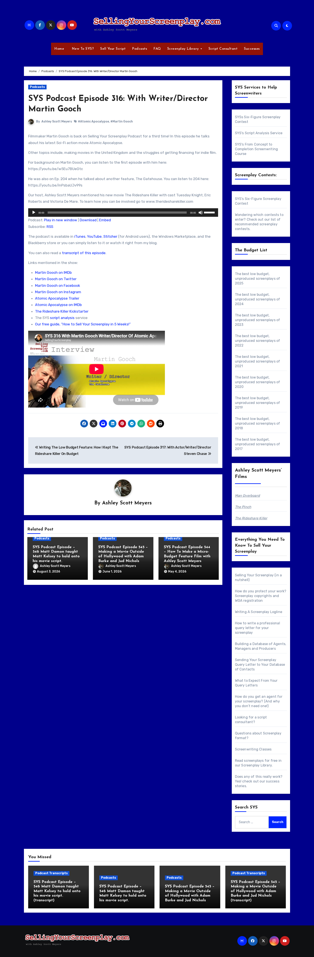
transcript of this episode (84, 253)
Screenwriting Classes (253, 749)
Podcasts (139, 49)
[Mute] (200, 212)
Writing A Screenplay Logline (258, 612)
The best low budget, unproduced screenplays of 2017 (257, 444)
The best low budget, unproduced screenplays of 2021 (257, 361)
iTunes (79, 236)
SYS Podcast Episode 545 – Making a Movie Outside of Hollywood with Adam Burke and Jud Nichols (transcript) (255, 891)
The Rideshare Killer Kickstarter (61, 311)
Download (88, 220)
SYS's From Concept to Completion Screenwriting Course (256, 149)
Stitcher (110, 236)
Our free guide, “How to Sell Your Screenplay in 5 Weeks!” (83, 324)
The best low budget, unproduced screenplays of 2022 (257, 340)
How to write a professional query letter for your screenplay (257, 628)
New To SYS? (82, 49)
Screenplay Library (183, 49)
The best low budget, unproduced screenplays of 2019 (257, 402)
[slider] (210, 212)
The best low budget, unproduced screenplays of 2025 (257, 278)
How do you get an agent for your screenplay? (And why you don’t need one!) (258, 701)
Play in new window (60, 220)
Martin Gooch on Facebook (57, 285)
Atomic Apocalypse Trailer (57, 298)
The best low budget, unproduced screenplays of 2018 (257, 423)
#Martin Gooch (121, 121)
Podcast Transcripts (51, 873)
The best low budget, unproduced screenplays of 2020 (257, 382)
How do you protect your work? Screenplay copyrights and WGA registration (260, 596)
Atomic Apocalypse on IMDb (58, 305)
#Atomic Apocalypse (93, 121)
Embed (105, 220)
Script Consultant (223, 49)
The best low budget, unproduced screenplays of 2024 (257, 299)
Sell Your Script (113, 49)
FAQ (157, 49)
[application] (123, 212)
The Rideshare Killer (251, 518)
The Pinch (243, 507)
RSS (50, 226)
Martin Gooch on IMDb (53, 272)
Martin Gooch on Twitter (55, 279)
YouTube (94, 236)
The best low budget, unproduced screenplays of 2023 (257, 320)
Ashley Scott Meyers (56, 121)
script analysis (62, 318)
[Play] (34, 212)
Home (59, 49)
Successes (252, 49)
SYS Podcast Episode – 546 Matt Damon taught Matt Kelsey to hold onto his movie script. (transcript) (57, 891)
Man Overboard (247, 496)
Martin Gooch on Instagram (58, 292)
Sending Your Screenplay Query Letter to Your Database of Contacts (260, 664)
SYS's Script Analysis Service (259, 133)
